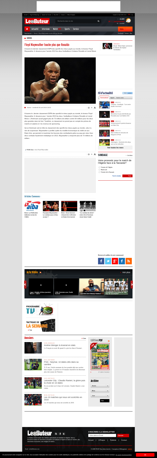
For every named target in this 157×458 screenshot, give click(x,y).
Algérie (112, 98)
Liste (84, 338)
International (104, 98)
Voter (129, 176)
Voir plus (126, 272)
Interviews (46, 29)
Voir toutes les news (115, 148)
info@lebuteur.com (34, 449)
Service (76, 29)
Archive (130, 155)
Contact (63, 14)
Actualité (35, 29)
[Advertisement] (78, 6)
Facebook (120, 33)
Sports (67, 29)
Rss (131, 33)
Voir (30, 330)
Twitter (127, 33)
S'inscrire (120, 435)
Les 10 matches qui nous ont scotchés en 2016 (63, 398)
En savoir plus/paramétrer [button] (124, 455)
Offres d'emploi (71, 14)
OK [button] (145, 455)
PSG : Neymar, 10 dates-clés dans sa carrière (61, 363)
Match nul (104, 170)
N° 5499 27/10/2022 (103, 372)
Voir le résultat (116, 176)
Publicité (113, 440)
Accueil (25, 14)
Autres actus (120, 98)
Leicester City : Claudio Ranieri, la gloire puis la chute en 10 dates (64, 381)
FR (129, 14)
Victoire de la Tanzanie (107, 172)
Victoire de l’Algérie (106, 167)
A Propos (101, 440)
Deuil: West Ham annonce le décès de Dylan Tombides (122, 48)
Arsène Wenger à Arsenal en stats (59, 345)
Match (57, 29)
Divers (35, 33)
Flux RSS (56, 14)
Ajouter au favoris (46, 14)
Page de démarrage (34, 14)
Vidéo (121, 29)
